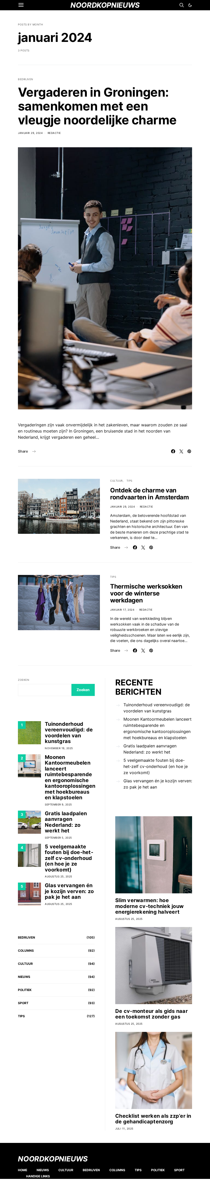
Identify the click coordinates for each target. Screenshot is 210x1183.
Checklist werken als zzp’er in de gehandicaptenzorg (153, 1119)
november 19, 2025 (59, 748)
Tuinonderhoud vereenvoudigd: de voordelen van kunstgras (69, 733)
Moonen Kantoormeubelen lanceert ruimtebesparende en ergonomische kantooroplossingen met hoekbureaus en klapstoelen (70, 777)
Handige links (38, 1176)
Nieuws (24, 977)
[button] (190, 5)
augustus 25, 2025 (58, 876)
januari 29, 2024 (30, 132)
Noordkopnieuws (53, 1158)
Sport (23, 1003)
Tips (129, 480)
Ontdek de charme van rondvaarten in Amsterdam (149, 494)
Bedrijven (25, 79)
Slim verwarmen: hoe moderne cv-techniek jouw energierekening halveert (149, 906)
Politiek (25, 990)
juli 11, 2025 (124, 1128)
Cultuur (116, 480)
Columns (26, 950)
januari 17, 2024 (122, 609)
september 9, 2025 (58, 804)
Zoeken (23, 679)
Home (22, 1170)
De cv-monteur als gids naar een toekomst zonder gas (151, 1014)
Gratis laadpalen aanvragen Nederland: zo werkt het (66, 822)
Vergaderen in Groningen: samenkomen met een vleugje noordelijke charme (97, 106)
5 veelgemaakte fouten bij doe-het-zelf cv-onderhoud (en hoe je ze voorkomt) (69, 858)
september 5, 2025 (58, 837)
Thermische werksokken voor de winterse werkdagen (146, 593)
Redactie (54, 132)
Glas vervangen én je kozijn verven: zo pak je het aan (69, 891)
